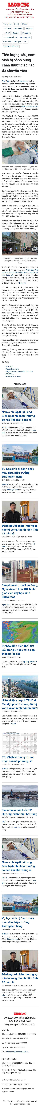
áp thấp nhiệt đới (30, 662)
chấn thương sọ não (29, 106)
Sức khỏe (7, 42)
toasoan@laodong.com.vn (17, 1052)
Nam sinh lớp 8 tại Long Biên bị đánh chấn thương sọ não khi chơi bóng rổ (20, 272)
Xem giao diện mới (11, 46)
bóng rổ (22, 283)
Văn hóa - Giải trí (10, 37)
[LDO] (20, 398)
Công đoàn (26, 33)
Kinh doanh (18, 28)
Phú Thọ (5, 81)
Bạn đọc (16, 33)
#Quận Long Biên (12, 369)
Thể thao (7, 28)
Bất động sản (25, 37)
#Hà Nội (9, 366)
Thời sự (6, 33)
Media (24, 24)
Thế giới (17, 42)
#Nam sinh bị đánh (13, 377)
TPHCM (5, 484)
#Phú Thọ (10, 374)
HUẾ (3, 822)
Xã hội (16, 24)
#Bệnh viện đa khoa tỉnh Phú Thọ (19, 371)
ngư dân (17, 827)
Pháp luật (29, 28)
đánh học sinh (12, 490)
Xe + (25, 42)
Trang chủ (7, 24)
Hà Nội (5, 427)
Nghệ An (5, 605)
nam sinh (24, 81)
